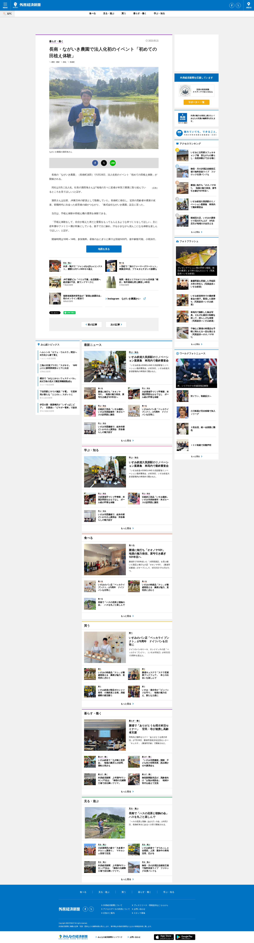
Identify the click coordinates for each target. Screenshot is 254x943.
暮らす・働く (140, 13)
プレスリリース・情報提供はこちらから (151, 905)
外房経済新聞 (27, 5)
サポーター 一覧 (196, 102)
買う (124, 13)
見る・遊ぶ (108, 13)
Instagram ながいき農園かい (125, 298)
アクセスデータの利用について (116, 909)
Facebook (231, 5)
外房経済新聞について (112, 905)
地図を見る (104, 248)
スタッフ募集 (139, 913)
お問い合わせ (139, 909)
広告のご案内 (109, 913)
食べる (92, 13)
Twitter (238, 5)
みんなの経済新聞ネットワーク (73, 937)
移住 (64, 62)
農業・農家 (55, 62)
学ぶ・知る (159, 13)
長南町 (72, 62)
